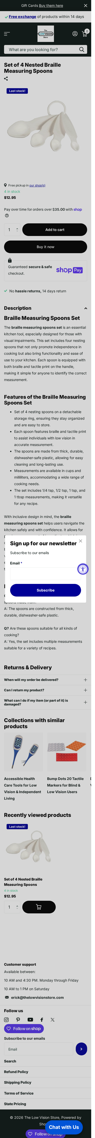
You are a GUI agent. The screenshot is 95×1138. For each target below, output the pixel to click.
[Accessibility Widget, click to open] (83, 569)
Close (80, 541)
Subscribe (45, 590)
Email (16, 563)
